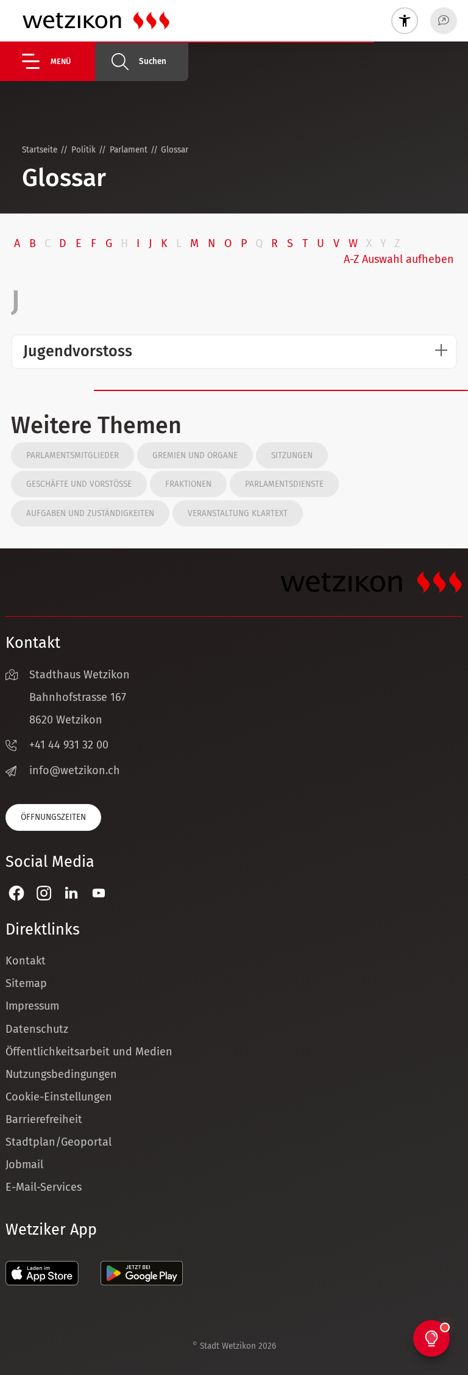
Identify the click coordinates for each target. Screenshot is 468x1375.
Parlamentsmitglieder (72, 455)
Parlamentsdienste (284, 484)
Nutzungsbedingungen (61, 1074)
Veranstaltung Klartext (238, 513)
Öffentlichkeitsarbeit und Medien (88, 1051)
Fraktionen (188, 484)
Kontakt (25, 961)
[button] (58, 61)
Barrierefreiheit (43, 1119)
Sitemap (26, 983)
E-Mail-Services (43, 1187)
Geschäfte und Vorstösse (79, 484)
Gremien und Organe (195, 455)
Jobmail (24, 1164)
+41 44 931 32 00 (68, 745)
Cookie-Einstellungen (58, 1097)
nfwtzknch (76, 770)
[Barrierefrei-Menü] (404, 20)
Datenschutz (36, 1029)
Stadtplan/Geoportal (58, 1142)
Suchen (152, 61)
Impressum (32, 1006)
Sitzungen (292, 455)
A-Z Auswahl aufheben (399, 259)
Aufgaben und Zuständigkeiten (90, 513)
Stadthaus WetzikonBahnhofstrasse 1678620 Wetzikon (79, 697)
